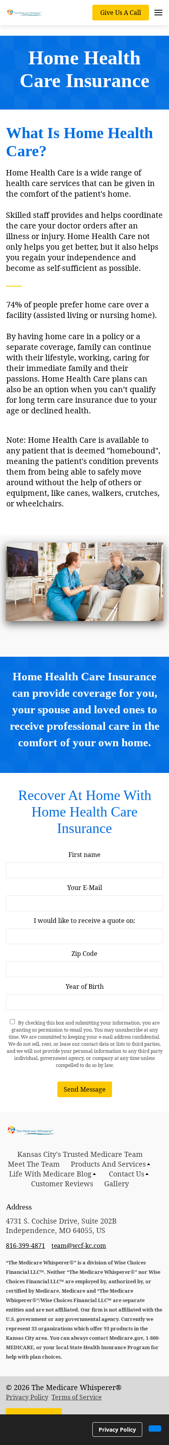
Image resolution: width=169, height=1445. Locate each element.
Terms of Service (76, 1397)
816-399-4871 (25, 1245)
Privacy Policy (27, 1397)
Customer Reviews (62, 1183)
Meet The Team (34, 1164)
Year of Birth (85, 986)
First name (84, 854)
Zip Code (84, 953)
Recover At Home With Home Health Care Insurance (84, 811)
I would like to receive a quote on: (85, 920)
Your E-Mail (84, 887)
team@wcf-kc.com (78, 1245)
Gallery (116, 1183)
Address (19, 1206)
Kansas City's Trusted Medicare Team (80, 1154)
